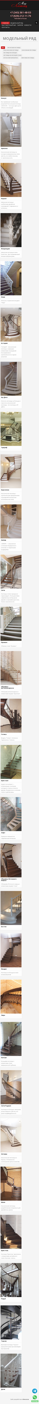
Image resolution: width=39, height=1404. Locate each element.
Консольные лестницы (29, 50)
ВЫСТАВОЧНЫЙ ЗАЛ (9, 25)
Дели (3, 1389)
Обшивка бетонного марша (8, 879)
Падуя (3, 1299)
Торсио (4, 1341)
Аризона (4, 148)
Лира (3, 1015)
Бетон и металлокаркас (11, 58)
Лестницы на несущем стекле (12, 55)
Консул (3, 98)
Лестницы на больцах (10, 52)
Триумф (4, 447)
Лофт (3, 833)
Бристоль (4, 1250)
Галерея (20, 25)
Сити (3, 590)
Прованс (4, 642)
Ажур (3, 297)
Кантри (4, 1057)
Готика (3, 734)
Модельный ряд (16, 23)
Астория (4, 343)
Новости (27, 25)
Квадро (4, 969)
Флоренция (5, 249)
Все (3, 47)
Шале (3, 1202)
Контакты (6, 27)
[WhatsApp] (35, 1397)
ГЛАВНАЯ (5, 23)
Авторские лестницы (14, 47)
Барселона (5, 490)
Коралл (3, 198)
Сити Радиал (6, 1106)
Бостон (3, 927)
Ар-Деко (4, 397)
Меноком (26, 1399)
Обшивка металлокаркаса (7, 687)
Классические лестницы (11, 50)
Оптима (4, 1154)
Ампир (3, 540)
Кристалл (4, 780)
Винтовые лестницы (28, 58)
